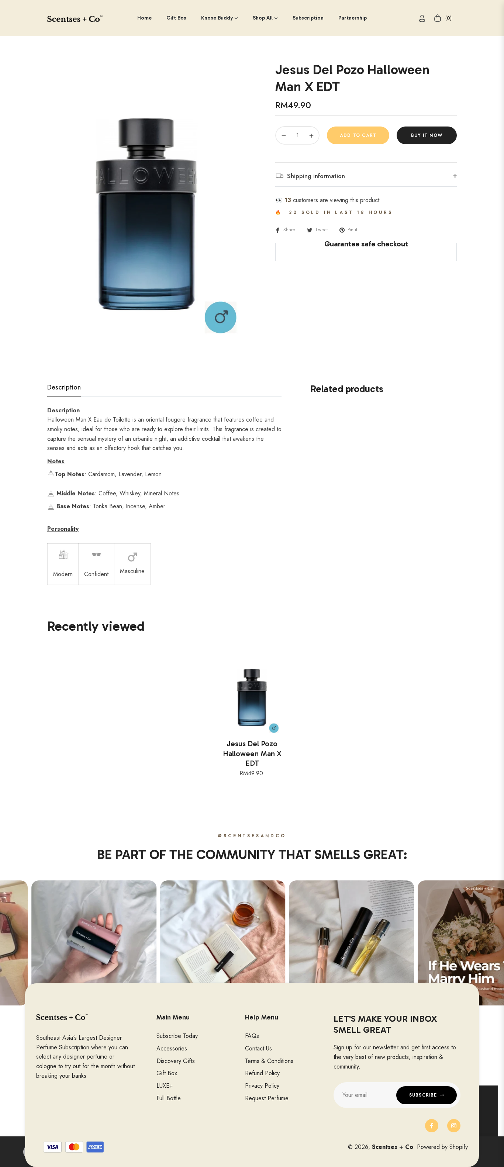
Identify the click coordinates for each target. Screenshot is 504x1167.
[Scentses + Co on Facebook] (431, 1125)
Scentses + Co (392, 1147)
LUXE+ (164, 1085)
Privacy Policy (262, 1085)
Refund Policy (262, 1073)
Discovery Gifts (175, 1061)
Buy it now (426, 135)
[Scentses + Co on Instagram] (453, 1125)
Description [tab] (64, 387)
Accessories (171, 1048)
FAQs (252, 1036)
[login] (422, 18)
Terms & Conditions (269, 1061)
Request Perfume (267, 1098)
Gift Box (166, 1073)
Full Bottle (168, 1098)
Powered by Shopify (442, 1147)
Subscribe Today (177, 1036)
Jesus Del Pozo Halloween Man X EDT (252, 753)
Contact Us (258, 1048)
